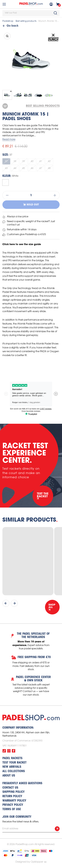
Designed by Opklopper (29, 862)
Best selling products (26, 21)
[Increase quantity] (56, 195)
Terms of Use (11, 809)
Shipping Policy (13, 792)
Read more (8, 139)
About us (8, 775)
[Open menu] (4, 4)
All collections (13, 771)
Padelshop (7, 21)
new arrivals (11, 767)
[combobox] (31, 13)
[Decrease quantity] (6, 195)
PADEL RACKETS (12, 758)
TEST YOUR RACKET (14, 762)
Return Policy (12, 796)
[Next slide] (14, 603)
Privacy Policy (12, 805)
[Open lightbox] (7, 36)
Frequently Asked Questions (22, 783)
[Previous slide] (5, 603)
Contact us (10, 787)
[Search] (55, 13)
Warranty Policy (14, 800)
